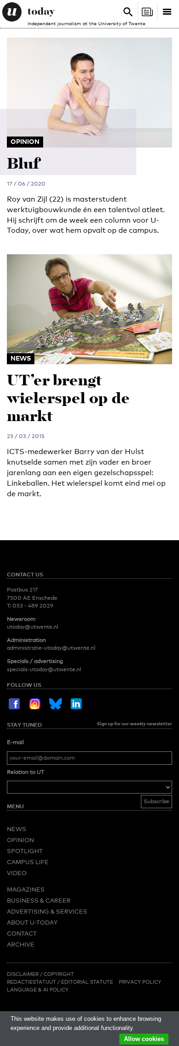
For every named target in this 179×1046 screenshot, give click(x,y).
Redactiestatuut (32, 982)
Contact (22, 933)
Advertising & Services (47, 911)
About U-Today (32, 922)
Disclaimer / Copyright (40, 974)
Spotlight (25, 850)
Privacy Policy (140, 982)
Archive (20, 944)
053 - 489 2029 (32, 605)
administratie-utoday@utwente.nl (51, 648)
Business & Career (39, 900)
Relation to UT (25, 772)
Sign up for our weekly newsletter (134, 723)
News (16, 828)
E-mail (15, 742)
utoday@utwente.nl (32, 627)
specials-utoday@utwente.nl (44, 669)
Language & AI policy (37, 989)
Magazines (26, 889)
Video (17, 872)
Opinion (20, 839)
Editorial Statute (87, 982)
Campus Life (28, 861)
